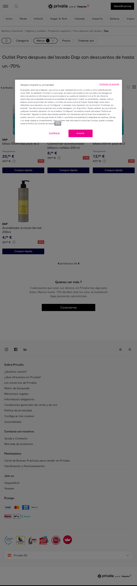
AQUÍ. (57, 123)
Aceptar (81, 133)
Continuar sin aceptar (109, 84)
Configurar (54, 133)
